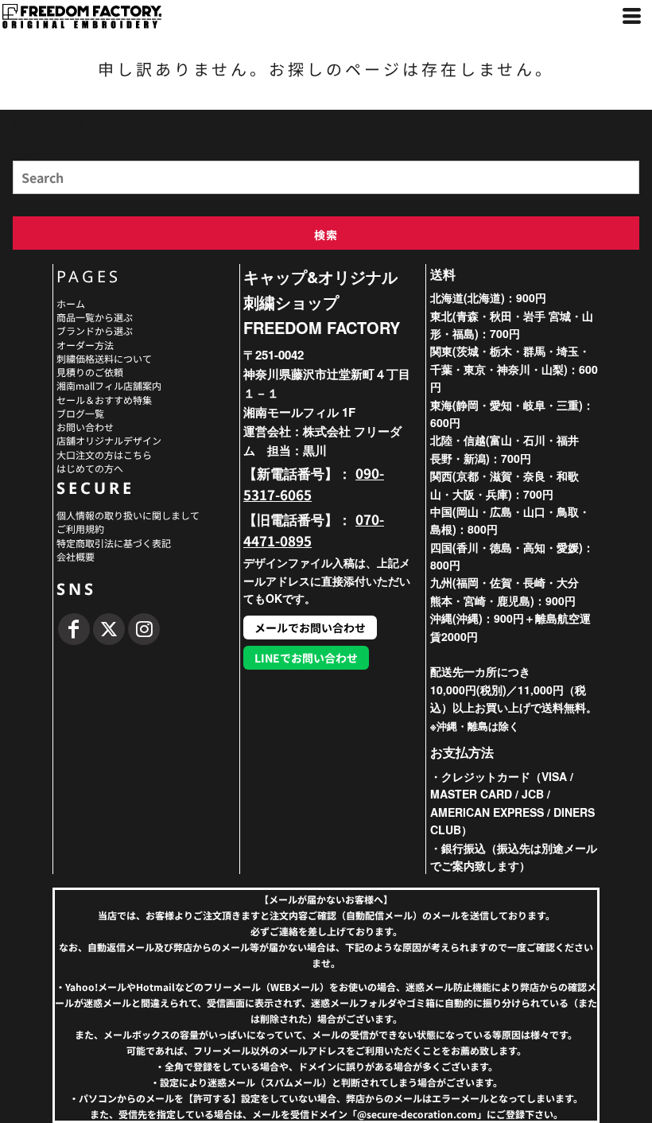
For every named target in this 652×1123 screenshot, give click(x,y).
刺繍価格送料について (104, 358)
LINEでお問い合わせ (306, 658)
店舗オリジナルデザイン (108, 440)
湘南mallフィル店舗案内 (108, 385)
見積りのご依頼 (89, 372)
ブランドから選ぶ (94, 330)
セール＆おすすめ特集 (104, 399)
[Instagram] (144, 629)
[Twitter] (109, 629)
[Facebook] (74, 629)
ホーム (70, 303)
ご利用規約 (80, 528)
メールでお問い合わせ (310, 627)
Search (26, 155)
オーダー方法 (85, 345)
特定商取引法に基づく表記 (113, 543)
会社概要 (75, 556)
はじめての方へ (89, 468)
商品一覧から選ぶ (94, 317)
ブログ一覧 (80, 413)
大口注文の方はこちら (104, 454)
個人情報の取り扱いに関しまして (128, 515)
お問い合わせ (85, 426)
